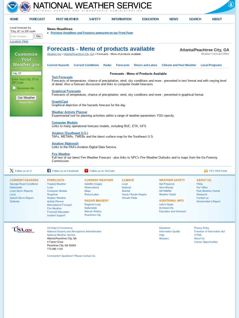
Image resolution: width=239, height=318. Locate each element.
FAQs (200, 184)
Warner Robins (92, 211)
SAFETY (95, 19)
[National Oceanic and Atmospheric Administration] (11, 7)
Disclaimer (165, 228)
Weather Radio (167, 194)
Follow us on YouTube (101, 170)
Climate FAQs (129, 198)
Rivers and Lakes (145, 65)
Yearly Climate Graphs (134, 194)
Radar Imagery (96, 200)
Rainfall (126, 191)
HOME (14, 19)
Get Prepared (166, 184)
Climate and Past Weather (179, 65)
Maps (87, 191)
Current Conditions (86, 65)
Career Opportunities (206, 242)
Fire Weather (54, 208)
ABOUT (217, 19)
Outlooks (14, 201)
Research (202, 194)
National (126, 187)
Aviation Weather (56, 198)
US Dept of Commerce (60, 228)
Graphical (52, 194)
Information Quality (169, 231)
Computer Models (57, 191)
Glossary (164, 238)
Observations (91, 187)
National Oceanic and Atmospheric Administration (74, 231)
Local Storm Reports (21, 191)
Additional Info (171, 200)
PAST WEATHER (67, 19)
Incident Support (56, 215)
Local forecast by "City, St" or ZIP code (22, 29)
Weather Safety (172, 180)
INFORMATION (121, 19)
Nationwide (16, 187)
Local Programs (211, 65)
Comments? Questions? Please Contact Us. (71, 255)
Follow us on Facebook (65, 170)
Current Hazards (58, 65)
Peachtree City (92, 215)
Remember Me (25, 88)
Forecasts (123, 65)
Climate (128, 180)
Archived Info (166, 208)
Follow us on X (23, 170)
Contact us (202, 198)
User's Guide (166, 204)
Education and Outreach (172, 211)
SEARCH (195, 19)
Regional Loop (92, 204)
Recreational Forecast (59, 204)
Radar (107, 65)
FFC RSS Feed (217, 170)
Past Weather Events (208, 191)
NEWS (173, 19)
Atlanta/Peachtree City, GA (79, 54)
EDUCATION (150, 19)
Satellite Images (93, 184)
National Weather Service (61, 235)
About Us (204, 180)
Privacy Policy (26, 102)
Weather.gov (54, 54)
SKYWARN (165, 191)
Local (13, 194)
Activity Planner (55, 201)
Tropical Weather (56, 184)
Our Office (202, 187)
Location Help (19, 41)
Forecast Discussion (58, 211)
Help (161, 235)
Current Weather (98, 180)
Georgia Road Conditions (24, 184)
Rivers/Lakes (91, 194)
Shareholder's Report (208, 201)
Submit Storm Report (21, 198)
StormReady (166, 187)
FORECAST (37, 19)
